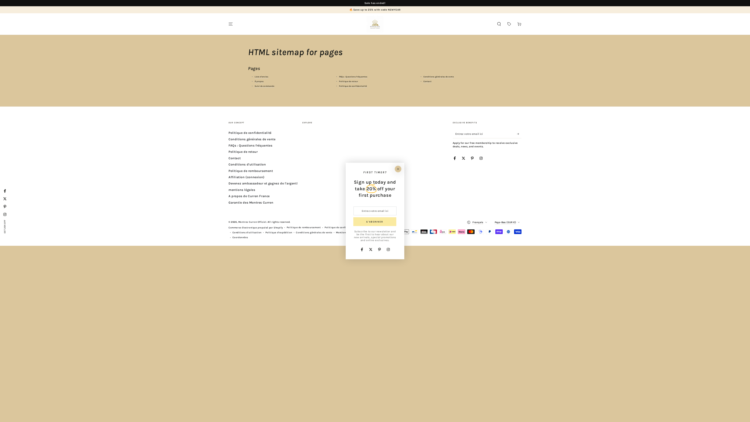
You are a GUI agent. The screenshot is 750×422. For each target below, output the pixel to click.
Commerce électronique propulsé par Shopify (256, 227)
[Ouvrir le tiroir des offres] (509, 24)
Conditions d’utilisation (247, 232)
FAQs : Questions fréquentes (353, 77)
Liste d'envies (261, 77)
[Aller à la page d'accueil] (375, 24)
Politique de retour (348, 81)
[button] (499, 24)
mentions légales (242, 190)
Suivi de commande (264, 86)
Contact (427, 81)
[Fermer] (398, 169)
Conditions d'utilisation (247, 164)
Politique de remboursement (251, 171)
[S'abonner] (519, 134)
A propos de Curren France (249, 196)
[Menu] (231, 24)
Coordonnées (240, 237)
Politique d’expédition (278, 232)
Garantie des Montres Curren (251, 202)
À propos (259, 81)
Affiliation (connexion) (246, 177)
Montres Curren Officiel (252, 222)
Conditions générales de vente (438, 77)
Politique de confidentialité (353, 86)
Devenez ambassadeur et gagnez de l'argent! (263, 183)
